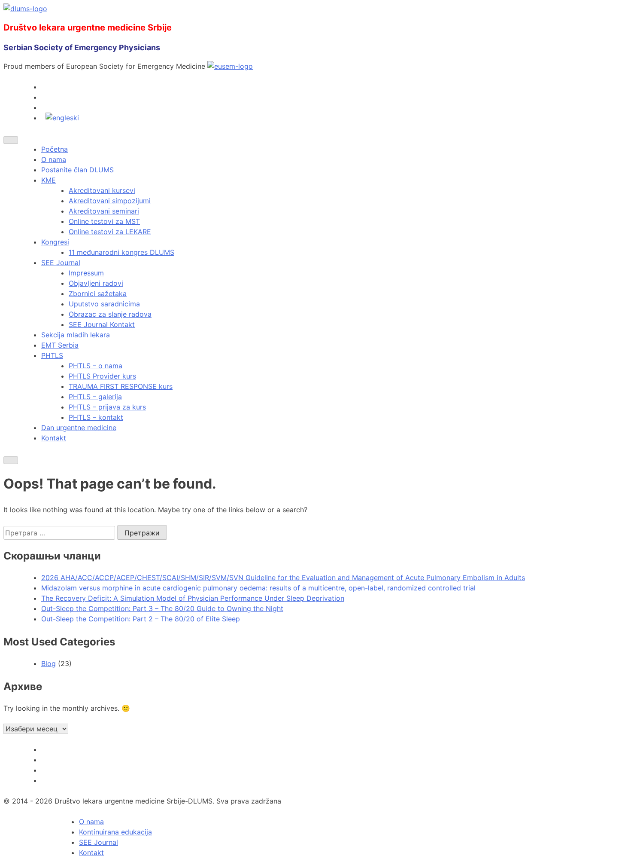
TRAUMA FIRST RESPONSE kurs (121, 386)
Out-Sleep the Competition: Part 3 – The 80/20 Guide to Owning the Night (162, 608)
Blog (48, 663)
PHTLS (52, 355)
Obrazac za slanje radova (110, 314)
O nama (53, 159)
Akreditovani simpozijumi (110, 200)
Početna (54, 149)
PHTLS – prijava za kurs (107, 407)
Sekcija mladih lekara (75, 334)
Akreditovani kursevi (102, 190)
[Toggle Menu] (10, 140)
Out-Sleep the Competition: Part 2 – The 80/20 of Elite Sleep (140, 618)
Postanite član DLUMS (77, 169)
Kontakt (53, 438)
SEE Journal (60, 262)
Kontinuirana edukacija (115, 832)
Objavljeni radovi (96, 283)
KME (48, 180)
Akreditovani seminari (104, 211)
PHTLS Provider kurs (102, 376)
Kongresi (55, 242)
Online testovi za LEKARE (110, 231)
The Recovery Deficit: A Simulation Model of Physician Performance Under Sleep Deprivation (192, 598)
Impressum (86, 273)
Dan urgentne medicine (78, 427)
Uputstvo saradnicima (104, 304)
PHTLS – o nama (95, 365)
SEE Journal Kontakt (102, 324)
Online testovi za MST (104, 221)
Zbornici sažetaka (98, 293)
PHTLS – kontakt (96, 417)
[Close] (10, 460)
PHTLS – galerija (95, 396)
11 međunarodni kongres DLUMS (121, 252)
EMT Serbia (60, 345)
